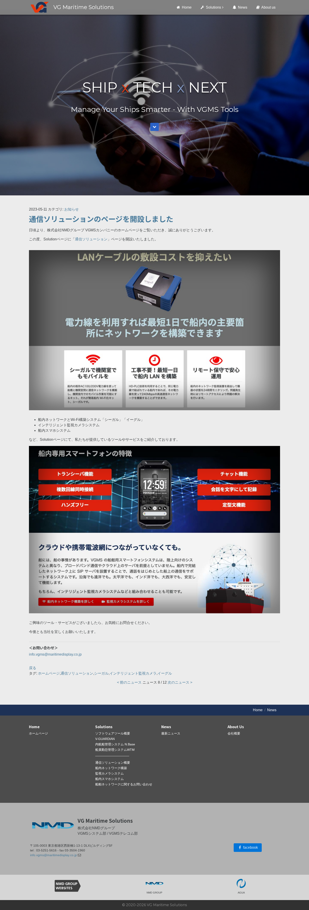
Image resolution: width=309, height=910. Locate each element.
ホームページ (49, 673)
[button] (154, 127)
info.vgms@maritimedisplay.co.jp (55, 654)
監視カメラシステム (109, 773)
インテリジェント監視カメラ (133, 673)
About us (268, 7)
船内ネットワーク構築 (111, 768)
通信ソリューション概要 (112, 762)
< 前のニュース (129, 682)
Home (186, 7)
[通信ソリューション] (154, 330)
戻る (32, 668)
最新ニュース (170, 733)
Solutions (213, 7)
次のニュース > (180, 682)
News (242, 7)
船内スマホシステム (109, 779)
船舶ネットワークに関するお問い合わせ (123, 784)
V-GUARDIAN (105, 739)
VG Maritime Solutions (83, 7)
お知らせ (71, 209)
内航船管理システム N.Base (115, 744)
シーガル (101, 673)
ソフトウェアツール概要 (112, 733)
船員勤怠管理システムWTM (115, 749)
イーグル (164, 673)
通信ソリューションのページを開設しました (101, 218)
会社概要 (234, 733)
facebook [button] (250, 847)
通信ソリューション (91, 239)
